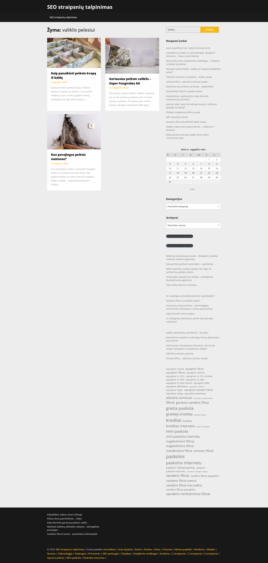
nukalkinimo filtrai (179, 450)
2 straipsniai (179, 553)
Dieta (157, 549)
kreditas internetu (180, 426)
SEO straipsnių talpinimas (79, 6)
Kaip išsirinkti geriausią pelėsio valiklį (67, 522)
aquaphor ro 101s (175, 376)
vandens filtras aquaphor (181, 489)
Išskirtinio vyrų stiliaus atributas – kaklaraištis (189, 86)
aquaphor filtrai (194, 369)
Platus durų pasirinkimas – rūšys (64, 518)
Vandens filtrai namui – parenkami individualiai (72, 533)
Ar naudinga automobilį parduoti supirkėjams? (190, 295)
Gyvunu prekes (55, 557)
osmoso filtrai (203, 450)
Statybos (126, 553)
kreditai (173, 420)
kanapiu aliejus (200, 415)
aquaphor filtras (175, 372)
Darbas (148, 549)
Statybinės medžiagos (145, 553)
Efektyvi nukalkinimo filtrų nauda (183, 112)
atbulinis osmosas (179, 397)
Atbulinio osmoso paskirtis (180, 353)
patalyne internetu (175, 471)
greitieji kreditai (179, 414)
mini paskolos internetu (183, 436)
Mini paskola (74, 557)
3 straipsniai (195, 553)
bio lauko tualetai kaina (203, 398)
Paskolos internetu (94, 557)
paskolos (175, 456)
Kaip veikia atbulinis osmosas (181, 284)
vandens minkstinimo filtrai (188, 494)
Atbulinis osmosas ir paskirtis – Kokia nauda (189, 76)
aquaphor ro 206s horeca (179, 383)
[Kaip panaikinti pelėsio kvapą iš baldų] (74, 52)
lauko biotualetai (203, 427)
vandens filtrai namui (181, 480)
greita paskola (180, 408)
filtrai (170, 402)
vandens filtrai (177, 475)
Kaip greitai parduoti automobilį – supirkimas (189, 264)
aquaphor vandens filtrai (198, 390)
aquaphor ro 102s (175, 379)
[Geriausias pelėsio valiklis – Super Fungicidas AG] (132, 55)
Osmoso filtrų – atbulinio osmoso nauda (187, 81)
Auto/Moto (109, 549)
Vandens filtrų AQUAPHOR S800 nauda (186, 121)
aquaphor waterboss (195, 393)
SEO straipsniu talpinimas (179, 236)
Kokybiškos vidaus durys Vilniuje (64, 514)
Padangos (80, 553)
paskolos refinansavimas (180, 467)
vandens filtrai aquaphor (204, 476)
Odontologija (65, 553)
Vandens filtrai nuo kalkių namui (183, 300)
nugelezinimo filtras (180, 441)
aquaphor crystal (175, 368)
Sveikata (165, 553)
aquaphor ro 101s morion (199, 376)
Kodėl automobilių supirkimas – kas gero (187, 332)
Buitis (138, 549)
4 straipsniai (211, 553)
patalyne (200, 467)
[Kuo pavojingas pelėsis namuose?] (74, 131)
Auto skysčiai (125, 549)
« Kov (192, 189)
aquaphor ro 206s (195, 379)
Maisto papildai (183, 549)
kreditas (187, 421)
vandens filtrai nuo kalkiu (184, 485)
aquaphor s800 (201, 383)
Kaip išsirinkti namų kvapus (180, 313)
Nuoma (51, 553)
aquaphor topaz (174, 390)
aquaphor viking (174, 393)
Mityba (211, 549)
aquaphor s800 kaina (177, 386)
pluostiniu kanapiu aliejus (197, 471)
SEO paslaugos (111, 553)
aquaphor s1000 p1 (197, 387)
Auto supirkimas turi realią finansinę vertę (188, 47)
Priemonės (94, 553)
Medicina (199, 549)
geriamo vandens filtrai (192, 402)
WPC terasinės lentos (177, 117)
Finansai (167, 549)
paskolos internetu (183, 463)
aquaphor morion (195, 372)
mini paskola (177, 431)
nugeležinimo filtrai (180, 446)
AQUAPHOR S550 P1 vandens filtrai (184, 91)
